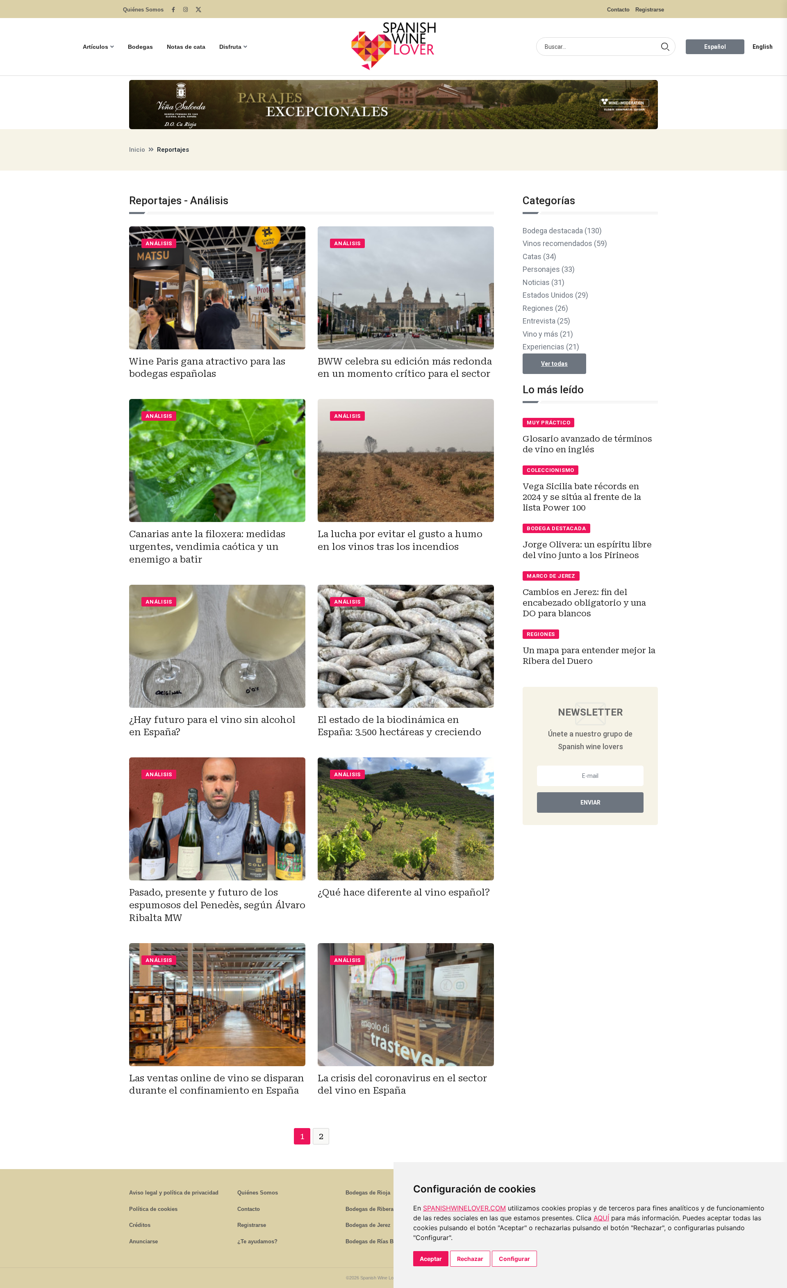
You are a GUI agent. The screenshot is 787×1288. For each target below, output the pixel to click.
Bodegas (140, 46)
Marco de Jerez (551, 576)
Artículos (95, 46)
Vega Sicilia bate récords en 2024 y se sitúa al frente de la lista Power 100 (582, 497)
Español (715, 46)
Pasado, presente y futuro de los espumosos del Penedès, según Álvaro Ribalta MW (217, 905)
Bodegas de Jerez (368, 1225)
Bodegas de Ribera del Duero (383, 1209)
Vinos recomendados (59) (565, 243)
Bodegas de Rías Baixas (376, 1241)
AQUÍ (601, 1218)
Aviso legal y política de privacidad (173, 1193)
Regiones (541, 634)
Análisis (159, 243)
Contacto (618, 10)
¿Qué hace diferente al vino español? (404, 892)
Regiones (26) (545, 308)
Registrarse (649, 10)
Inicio (137, 149)
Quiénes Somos (143, 10)
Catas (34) (539, 256)
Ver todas (554, 363)
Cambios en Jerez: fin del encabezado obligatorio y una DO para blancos (584, 602)
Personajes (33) (549, 269)
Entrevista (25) (546, 321)
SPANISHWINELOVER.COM (464, 1208)
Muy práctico (548, 422)
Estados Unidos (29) (555, 295)
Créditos (139, 1225)
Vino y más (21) (548, 334)
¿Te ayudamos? (257, 1241)
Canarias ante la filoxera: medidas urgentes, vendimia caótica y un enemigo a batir (207, 547)
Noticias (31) (543, 282)
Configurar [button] (514, 1258)
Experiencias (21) (551, 346)
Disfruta (230, 46)
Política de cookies (153, 1209)
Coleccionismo (550, 470)
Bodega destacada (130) (562, 230)
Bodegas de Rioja (368, 1193)
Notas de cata (186, 46)
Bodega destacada (556, 528)
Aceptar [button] (431, 1258)
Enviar (590, 802)
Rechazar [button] (470, 1258)
